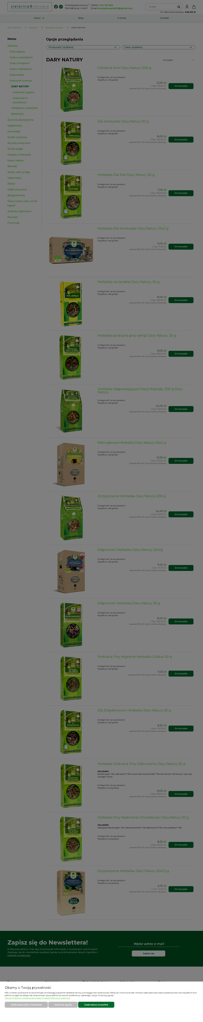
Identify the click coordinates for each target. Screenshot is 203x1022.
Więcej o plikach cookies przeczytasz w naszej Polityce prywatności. (37, 998)
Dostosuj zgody (63, 1004)
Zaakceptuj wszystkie (96, 1004)
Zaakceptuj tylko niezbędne (26, 1004)
